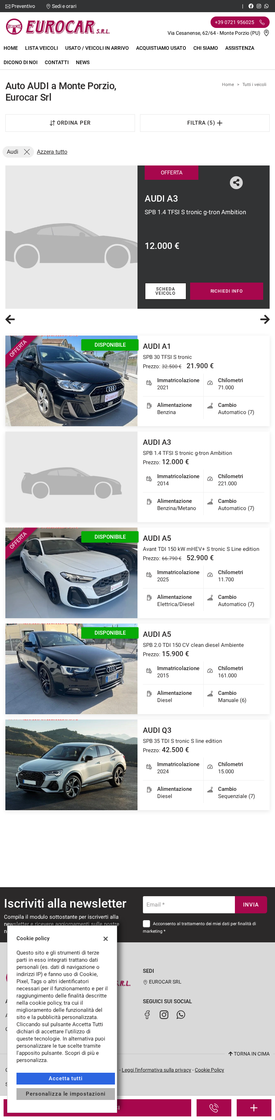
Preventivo (23, 6)
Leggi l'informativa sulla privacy (156, 1070)
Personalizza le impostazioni (66, 1094)
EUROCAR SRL (165, 982)
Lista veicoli (41, 48)
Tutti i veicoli (254, 84)
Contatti (57, 62)
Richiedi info (227, 291)
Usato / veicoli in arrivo (97, 48)
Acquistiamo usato (161, 48)
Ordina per (74, 123)
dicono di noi (21, 62)
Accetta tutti (66, 1078)
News (83, 62)
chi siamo (205, 48)
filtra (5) (202, 123)
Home (11, 48)
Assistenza (239, 48)
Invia (251, 905)
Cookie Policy (209, 1070)
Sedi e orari (64, 6)
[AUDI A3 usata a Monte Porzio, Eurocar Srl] (71, 237)
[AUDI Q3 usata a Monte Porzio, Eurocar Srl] (71, 765)
